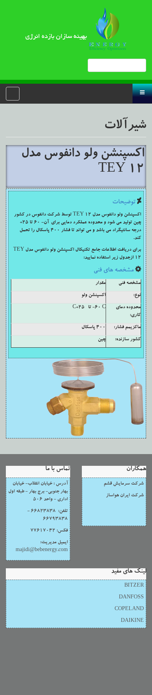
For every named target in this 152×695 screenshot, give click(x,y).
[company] (76, 29)
